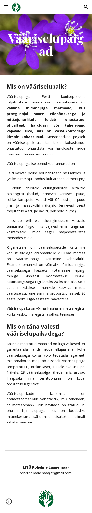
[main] (46, 44)
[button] (6, 6)
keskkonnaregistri (31, 314)
